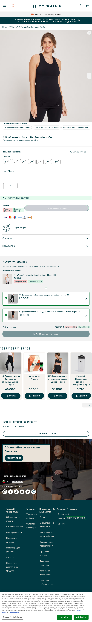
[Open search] (13, 5)
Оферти (61, 524)
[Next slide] (91, 381)
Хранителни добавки (31, 516)
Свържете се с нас (14, 527)
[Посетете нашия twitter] (27, 491)
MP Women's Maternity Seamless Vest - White (27, 27)
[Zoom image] (89, 33)
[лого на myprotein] (47, 5)
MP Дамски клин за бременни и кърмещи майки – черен (11, 380)
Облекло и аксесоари (31, 526)
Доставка (10, 557)
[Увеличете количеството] (14, 186)
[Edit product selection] (86, 299)
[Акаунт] (81, 5)
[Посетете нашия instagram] (4, 491)
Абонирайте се (14, 458)
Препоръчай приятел (71, 516)
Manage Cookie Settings (12, 617)
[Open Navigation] (4, 5)
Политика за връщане (11, 540)
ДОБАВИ (12, 396)
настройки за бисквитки (14, 476)
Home (4, 27)
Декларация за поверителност (46, 544)
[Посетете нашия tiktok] (16, 491)
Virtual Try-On (79, 152)
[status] (10, 186)
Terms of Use (14, 612)
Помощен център (14, 532)
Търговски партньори (44, 563)
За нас (43, 517)
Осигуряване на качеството (47, 525)
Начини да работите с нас (46, 582)
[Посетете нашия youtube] (22, 491)
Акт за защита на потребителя (47, 534)
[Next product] (89, 405)
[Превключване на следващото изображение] (89, 76)
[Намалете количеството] (6, 186)
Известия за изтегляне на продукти (12, 567)
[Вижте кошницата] (87, 5)
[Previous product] (84, 405)
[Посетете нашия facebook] (10, 491)
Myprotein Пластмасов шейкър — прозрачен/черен (81, 380)
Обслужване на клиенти (13, 519)
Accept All (64, 617)
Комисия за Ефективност (46, 573)
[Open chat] (33, 491)
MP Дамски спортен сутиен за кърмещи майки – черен (57, 379)
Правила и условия (44, 553)
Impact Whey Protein (34, 377)
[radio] (7, 161)
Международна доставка (13, 550)
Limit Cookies (81, 617)
